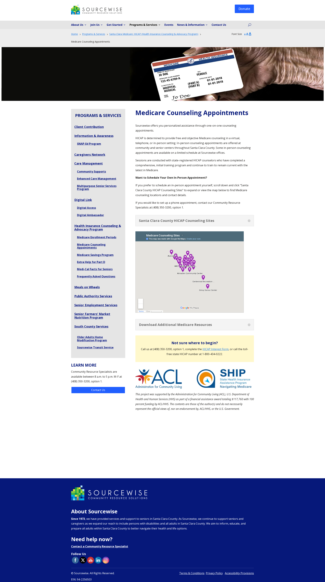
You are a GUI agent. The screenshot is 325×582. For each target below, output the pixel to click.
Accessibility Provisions (239, 573)
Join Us (95, 25)
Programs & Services (143, 25)
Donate (244, 8)
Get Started (114, 25)
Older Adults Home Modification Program (92, 338)
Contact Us (219, 25)
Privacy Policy (214, 573)
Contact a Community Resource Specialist (99, 546)
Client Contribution (89, 127)
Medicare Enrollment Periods (96, 237)
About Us (77, 25)
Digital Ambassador (90, 215)
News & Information (190, 25)
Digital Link (83, 200)
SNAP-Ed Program (89, 144)
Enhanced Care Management (96, 178)
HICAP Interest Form (215, 349)
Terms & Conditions (191, 573)
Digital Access (86, 208)
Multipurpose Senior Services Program (96, 187)
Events (168, 25)
